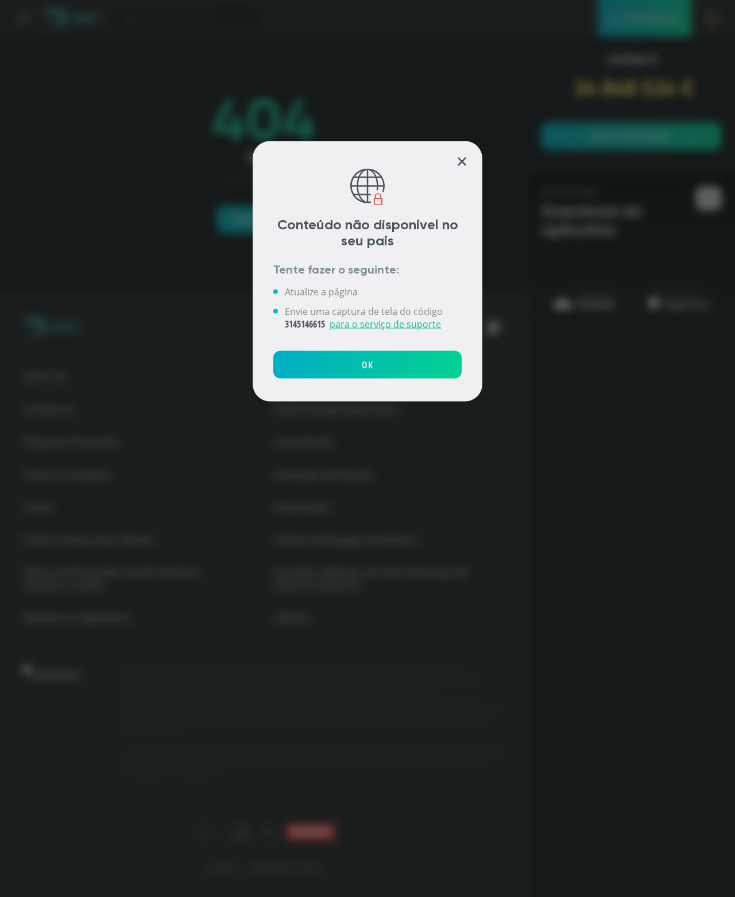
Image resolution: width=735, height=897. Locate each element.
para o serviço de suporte (385, 323)
